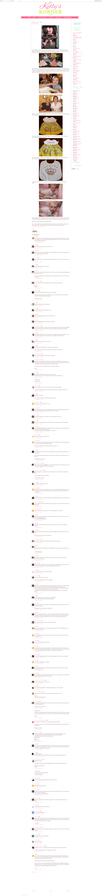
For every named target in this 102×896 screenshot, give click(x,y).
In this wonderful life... (76, 136)
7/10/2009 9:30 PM (38, 593)
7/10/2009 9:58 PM (38, 623)
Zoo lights (74, 60)
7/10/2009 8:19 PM (38, 527)
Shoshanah (36, 778)
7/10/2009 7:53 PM (38, 479)
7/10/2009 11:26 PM (39, 677)
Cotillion (74, 45)
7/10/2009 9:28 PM (38, 581)
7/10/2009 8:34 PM (38, 536)
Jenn (35, 545)
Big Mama (74, 105)
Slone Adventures (76, 66)
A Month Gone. (75, 34)
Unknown (36, 440)
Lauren (36, 482)
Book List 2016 (75, 57)
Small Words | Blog (76, 115)
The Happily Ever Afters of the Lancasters (77, 144)
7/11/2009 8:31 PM (38, 781)
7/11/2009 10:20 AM (39, 756)
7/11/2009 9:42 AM (38, 741)
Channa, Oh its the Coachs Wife (40, 680)
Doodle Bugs (37, 434)
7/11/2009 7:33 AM (38, 717)
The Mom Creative (76, 103)
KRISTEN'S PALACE (38, 620)
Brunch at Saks (37, 508)
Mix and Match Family (77, 141)
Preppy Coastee (37, 810)
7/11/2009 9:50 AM (38, 749)
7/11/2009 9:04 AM (38, 729)
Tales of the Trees (76, 133)
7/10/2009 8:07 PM (38, 499)
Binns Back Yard (76, 69)
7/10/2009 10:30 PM (39, 637)
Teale (35, 332)
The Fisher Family (76, 98)
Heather (36, 646)
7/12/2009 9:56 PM (38, 851)
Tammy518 (36, 290)
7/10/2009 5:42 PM (38, 267)
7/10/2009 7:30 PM (38, 423)
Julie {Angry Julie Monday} (39, 470)
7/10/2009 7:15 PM (38, 399)
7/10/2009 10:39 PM (39, 643)
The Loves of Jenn (76, 77)
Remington (74, 75)
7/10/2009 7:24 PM (38, 418)
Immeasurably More (76, 162)
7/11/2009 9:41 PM (38, 802)
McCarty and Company (38, 463)
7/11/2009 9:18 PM (38, 787)
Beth (35, 345)
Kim (35, 595)
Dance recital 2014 (75, 78)
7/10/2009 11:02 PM (39, 670)
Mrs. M (36, 308)
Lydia (35, 752)
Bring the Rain (75, 159)
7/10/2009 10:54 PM (39, 657)
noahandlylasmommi (38, 827)
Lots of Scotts (75, 100)
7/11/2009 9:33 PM (38, 795)
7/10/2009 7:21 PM (38, 412)
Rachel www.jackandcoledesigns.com (41, 720)
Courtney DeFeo (75, 126)
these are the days (76, 157)
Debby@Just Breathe (38, 353)
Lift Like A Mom (37, 402)
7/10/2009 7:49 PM (38, 460)
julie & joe (36, 654)
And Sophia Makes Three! (77, 37)
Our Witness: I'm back (76, 42)
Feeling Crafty (35, 23)
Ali (35, 854)
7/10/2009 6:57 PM (38, 357)
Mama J (36, 250)
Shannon (36, 673)
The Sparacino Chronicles (77, 56)
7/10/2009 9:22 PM (38, 567)
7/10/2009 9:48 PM (38, 600)
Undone (74, 67)
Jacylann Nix (37, 385)
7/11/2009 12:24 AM (39, 698)
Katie (35, 302)
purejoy (36, 426)
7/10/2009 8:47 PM (38, 553)
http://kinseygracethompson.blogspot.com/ (39, 226)
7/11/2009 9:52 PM (38, 808)
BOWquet (36, 840)
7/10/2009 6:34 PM (38, 323)
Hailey (36, 584)
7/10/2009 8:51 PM (38, 560)
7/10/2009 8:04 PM (38, 493)
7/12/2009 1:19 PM (38, 831)
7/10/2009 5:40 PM (38, 262)
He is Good (74, 49)
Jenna (35, 264)
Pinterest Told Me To (76, 90)
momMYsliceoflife (38, 539)
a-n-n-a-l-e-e (75, 128)
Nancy (36, 514)
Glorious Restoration (76, 48)
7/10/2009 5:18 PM (38, 242)
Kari (35, 236)
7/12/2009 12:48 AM (39, 824)
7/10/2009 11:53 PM (39, 683)
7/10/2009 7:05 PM (38, 377)
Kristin (36, 314)
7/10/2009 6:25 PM (38, 305)
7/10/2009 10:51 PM (39, 651)
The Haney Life (75, 152)
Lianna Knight (37, 701)
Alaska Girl (36, 816)
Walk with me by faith (76, 149)
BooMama (74, 95)
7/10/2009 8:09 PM (38, 506)
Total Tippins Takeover (77, 138)
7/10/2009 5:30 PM (38, 255)
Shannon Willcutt (37, 281)
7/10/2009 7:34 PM (38, 432)
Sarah (35, 339)
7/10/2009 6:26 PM (38, 311)
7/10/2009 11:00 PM (39, 663)
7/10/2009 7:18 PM (38, 405)
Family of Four (75, 74)
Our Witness (75, 41)
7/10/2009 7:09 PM (38, 391)
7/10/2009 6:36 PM (38, 330)
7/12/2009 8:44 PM (38, 843)
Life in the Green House (77, 120)
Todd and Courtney (38, 325)
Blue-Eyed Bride (75, 147)
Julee (35, 496)
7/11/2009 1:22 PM (38, 775)
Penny (36, 372)
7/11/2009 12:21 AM (39, 689)
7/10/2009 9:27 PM (38, 573)
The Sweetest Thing (76, 131)
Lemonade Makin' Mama (38, 759)
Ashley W (36, 257)
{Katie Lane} (37, 834)
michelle (36, 640)
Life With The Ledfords (77, 154)
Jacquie (36, 666)
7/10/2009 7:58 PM (38, 485)
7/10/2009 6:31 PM (38, 317)
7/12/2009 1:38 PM (38, 837)
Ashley (36, 612)
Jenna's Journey (75, 51)
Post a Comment (34, 872)
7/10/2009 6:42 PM (38, 337)
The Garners (36, 575)
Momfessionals (75, 93)
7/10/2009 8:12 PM (38, 512)
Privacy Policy (25, 894)
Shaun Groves (75, 110)
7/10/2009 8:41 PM (38, 542)
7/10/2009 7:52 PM (38, 467)
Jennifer (36, 633)
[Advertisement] (24, 39)
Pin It (33, 228)
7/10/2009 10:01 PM (39, 630)
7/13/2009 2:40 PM (38, 869)
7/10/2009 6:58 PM (38, 370)
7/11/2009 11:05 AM (39, 768)
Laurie (36, 420)
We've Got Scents (37, 732)
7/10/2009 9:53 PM (38, 609)
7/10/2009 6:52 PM (38, 351)
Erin (35, 270)
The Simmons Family (38, 359)
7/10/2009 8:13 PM (38, 520)
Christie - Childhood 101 (39, 691)
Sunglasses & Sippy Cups (77, 59)
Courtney (36, 407)
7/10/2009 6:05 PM (38, 278)
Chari (35, 393)
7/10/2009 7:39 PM (38, 447)
